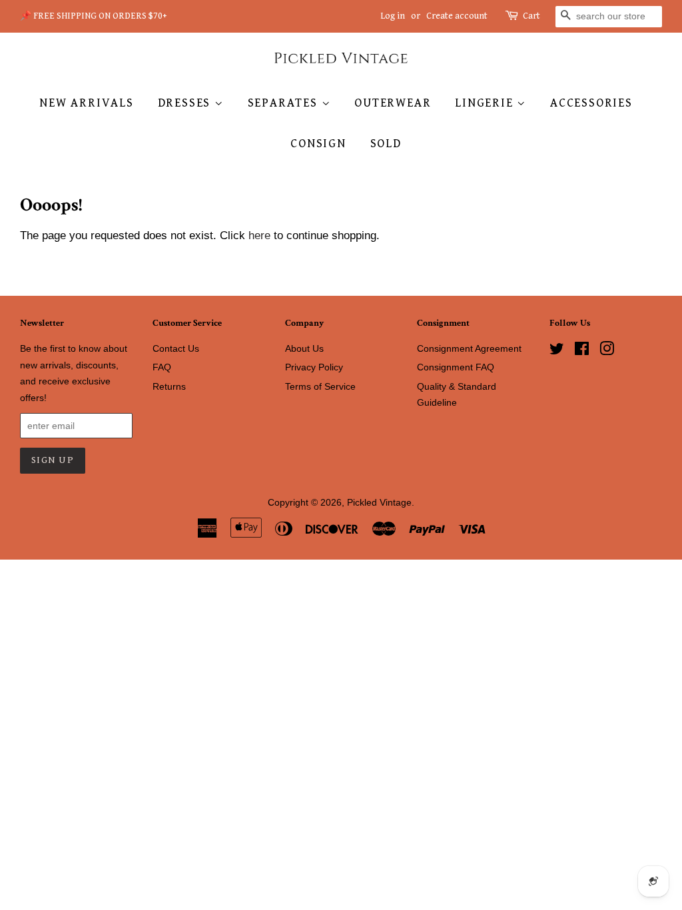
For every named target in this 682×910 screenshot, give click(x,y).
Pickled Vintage (379, 502)
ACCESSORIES (591, 103)
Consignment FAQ (455, 367)
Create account (457, 16)
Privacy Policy (314, 367)
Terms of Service (320, 386)
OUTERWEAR (392, 103)
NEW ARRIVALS (86, 103)
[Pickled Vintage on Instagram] (606, 351)
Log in (392, 16)
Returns (169, 386)
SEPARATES (285, 103)
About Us (304, 348)
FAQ (162, 367)
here (259, 235)
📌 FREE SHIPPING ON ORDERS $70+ (93, 16)
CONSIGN (318, 144)
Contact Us (176, 348)
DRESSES (186, 103)
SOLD (386, 144)
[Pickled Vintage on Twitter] (556, 351)
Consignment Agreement (469, 348)
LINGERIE (486, 103)
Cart (531, 16)
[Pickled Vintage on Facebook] (581, 351)
